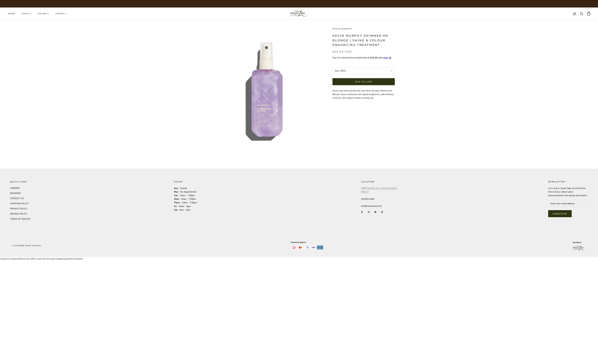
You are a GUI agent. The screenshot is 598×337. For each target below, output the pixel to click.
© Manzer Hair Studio (26, 245)
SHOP (25, 13)
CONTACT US (17, 198)
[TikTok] (382, 212)
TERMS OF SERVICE (20, 218)
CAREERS (15, 188)
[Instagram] (369, 212)
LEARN (59, 13)
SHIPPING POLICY (19, 203)
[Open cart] (588, 13)
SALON (42, 13)
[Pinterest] (375, 212)
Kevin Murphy (342, 29)
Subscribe (560, 213)
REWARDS (15, 193)
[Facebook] (362, 212)
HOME (11, 13)
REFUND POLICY (18, 213)
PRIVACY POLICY (18, 208)
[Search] (581, 13)
